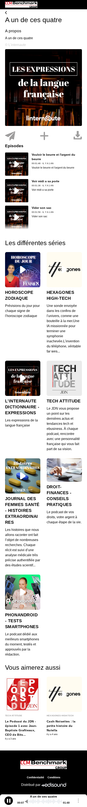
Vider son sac (41, 207)
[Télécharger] (77, 136)
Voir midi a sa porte (45, 181)
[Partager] (10, 136)
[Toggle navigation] (79, 5)
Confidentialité (35, 777)
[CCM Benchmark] (43, 13)
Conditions (54, 777)
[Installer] (44, 136)
